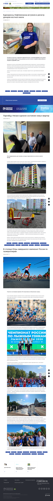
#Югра (21, 243)
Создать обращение (42, 100)
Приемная (33, 5)
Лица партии (10, 5)
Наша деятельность (17, 5)
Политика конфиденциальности (7, 496)
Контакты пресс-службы (19, 482)
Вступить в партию (47, 5)
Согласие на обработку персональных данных (9, 498)
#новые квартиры (43, 243)
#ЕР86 (9, 243)
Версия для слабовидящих (46, 1)
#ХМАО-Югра (15, 243)
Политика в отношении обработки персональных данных (11, 497)
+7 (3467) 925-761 (42, 481)
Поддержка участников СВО (26, 7)
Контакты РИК (6, 482)
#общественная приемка (35, 243)
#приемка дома (27, 243)
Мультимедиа (39, 5)
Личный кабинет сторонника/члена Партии (42, 3)
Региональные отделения (30, 480)
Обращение (29, 3)
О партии (4, 5)
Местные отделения (26, 5)
